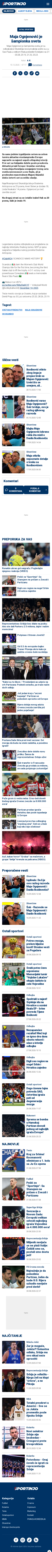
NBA (28, 1399)
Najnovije (9, 11)
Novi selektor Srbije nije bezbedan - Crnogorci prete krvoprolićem (36, 1438)
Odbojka (30, 995)
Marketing (31, 1511)
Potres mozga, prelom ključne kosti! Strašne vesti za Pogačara (37, 945)
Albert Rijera (25, 11)
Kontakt (30, 1515)
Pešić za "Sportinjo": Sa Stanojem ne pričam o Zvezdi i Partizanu (37, 1189)
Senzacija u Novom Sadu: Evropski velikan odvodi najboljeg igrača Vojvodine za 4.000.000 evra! (38, 1219)
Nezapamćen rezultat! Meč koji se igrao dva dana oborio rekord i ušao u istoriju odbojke (36, 1038)
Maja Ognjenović (33, 310)
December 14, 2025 (29, 288)
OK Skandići (7, 314)
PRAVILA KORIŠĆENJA (36, 1519)
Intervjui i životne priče (11, 1527)
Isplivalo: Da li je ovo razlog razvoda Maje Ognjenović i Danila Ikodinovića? (37, 885)
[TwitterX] (20, 73)
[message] (37, 73)
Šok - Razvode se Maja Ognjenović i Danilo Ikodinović (36, 910)
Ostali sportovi (26, 29)
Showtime (31, 365)
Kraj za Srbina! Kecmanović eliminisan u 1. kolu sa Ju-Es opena (38, 1159)
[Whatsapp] (26, 73)
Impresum (31, 1507)
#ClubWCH (7, 258)
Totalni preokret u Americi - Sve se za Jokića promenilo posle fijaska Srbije (37, 1409)
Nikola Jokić (42, 11)
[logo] (14, 4)
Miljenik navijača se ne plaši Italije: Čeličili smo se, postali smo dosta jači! (37, 1249)
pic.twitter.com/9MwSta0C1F (15, 285)
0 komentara (15, 489)
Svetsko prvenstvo (12, 310)
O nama (30, 1503)
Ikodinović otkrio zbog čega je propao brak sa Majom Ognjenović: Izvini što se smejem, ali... (37, 377)
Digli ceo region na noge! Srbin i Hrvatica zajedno (37, 1064)
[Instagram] (22, 1540)
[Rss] (36, 1540)
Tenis (29, 1150)
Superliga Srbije (34, 1207)
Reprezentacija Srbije (37, 1238)
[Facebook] (15, 73)
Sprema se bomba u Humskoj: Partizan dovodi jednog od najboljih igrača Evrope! (37, 1126)
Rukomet (30, 1115)
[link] (31, 73)
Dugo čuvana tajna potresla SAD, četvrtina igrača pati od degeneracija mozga (37, 1096)
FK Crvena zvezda (35, 1267)
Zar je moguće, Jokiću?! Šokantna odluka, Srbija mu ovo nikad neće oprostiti (37, 1352)
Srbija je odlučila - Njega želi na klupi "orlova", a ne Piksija (37, 1379)
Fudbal (29, 1179)
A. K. (29, 60)
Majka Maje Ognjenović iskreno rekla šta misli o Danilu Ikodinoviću (37, 433)
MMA (4, 1519)
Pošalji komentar (35, 489)
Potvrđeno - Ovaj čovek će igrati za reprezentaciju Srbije (37, 1464)
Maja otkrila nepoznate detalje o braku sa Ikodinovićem (37, 460)
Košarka (30, 1427)
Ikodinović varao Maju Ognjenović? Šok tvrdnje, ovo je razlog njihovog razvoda (37, 407)
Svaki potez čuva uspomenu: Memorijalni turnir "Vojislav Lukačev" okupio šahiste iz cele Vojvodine (37, 975)
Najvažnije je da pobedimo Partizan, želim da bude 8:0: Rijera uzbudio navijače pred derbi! (37, 1278)
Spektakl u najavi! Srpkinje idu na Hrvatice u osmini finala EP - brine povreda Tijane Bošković (36, 1007)
